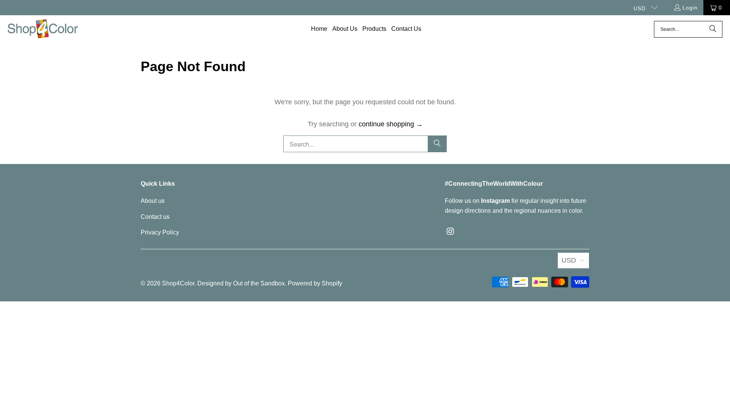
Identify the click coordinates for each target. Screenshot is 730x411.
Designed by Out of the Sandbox (241, 283)
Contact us (155, 216)
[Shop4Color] (43, 29)
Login (690, 8)
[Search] (712, 29)
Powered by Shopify (315, 283)
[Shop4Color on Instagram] (450, 232)
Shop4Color (178, 283)
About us (153, 201)
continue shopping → (391, 124)
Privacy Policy (160, 232)
